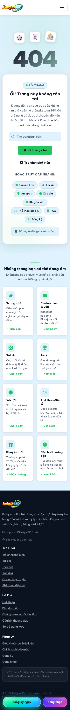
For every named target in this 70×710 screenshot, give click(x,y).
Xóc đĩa (48, 193)
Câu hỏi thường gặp (15, 620)
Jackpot (26, 193)
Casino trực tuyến (14, 579)
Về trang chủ (37, 150)
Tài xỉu (50, 185)
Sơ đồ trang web (13, 626)
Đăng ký (37, 219)
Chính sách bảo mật (15, 649)
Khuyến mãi (36, 202)
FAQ (53, 210)
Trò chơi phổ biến (37, 162)
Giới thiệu (8, 602)
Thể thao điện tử (28, 210)
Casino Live (26, 185)
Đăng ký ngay (21, 702)
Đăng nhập (9, 661)
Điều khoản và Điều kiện (18, 643)
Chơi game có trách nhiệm (19, 614)
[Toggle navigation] (62, 7)
